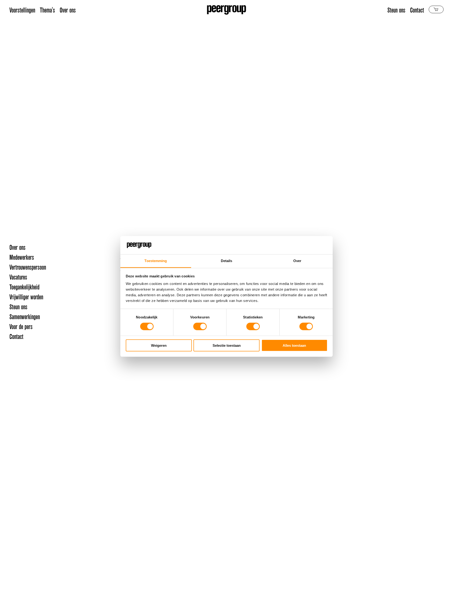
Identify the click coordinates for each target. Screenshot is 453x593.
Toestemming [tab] (155, 261)
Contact (417, 10)
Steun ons (396, 10)
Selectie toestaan (227, 345)
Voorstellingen (22, 10)
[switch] (200, 326)
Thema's (47, 10)
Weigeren (159, 345)
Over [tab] (297, 261)
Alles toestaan (294, 345)
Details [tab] (226, 261)
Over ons (68, 10)
